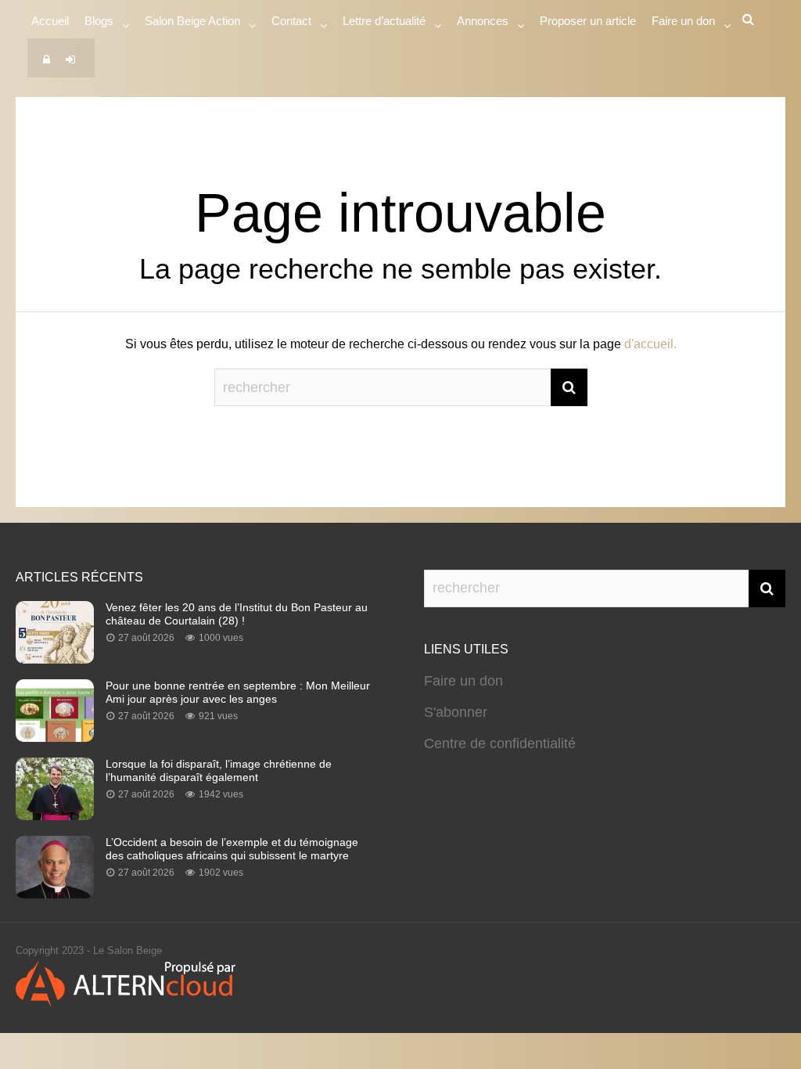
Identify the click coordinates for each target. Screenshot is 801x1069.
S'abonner (455, 712)
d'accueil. (650, 344)
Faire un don (463, 681)
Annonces (482, 20)
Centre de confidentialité (500, 743)
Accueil (50, 20)
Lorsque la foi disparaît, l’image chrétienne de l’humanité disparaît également (219, 770)
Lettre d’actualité (384, 20)
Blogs (98, 20)
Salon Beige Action (192, 20)
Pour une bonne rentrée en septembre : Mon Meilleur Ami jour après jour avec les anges (238, 692)
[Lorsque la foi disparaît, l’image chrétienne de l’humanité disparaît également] (55, 815)
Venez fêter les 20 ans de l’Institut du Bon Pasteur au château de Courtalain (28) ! (237, 614)
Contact (291, 20)
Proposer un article (588, 20)
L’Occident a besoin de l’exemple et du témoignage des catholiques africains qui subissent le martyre (232, 849)
